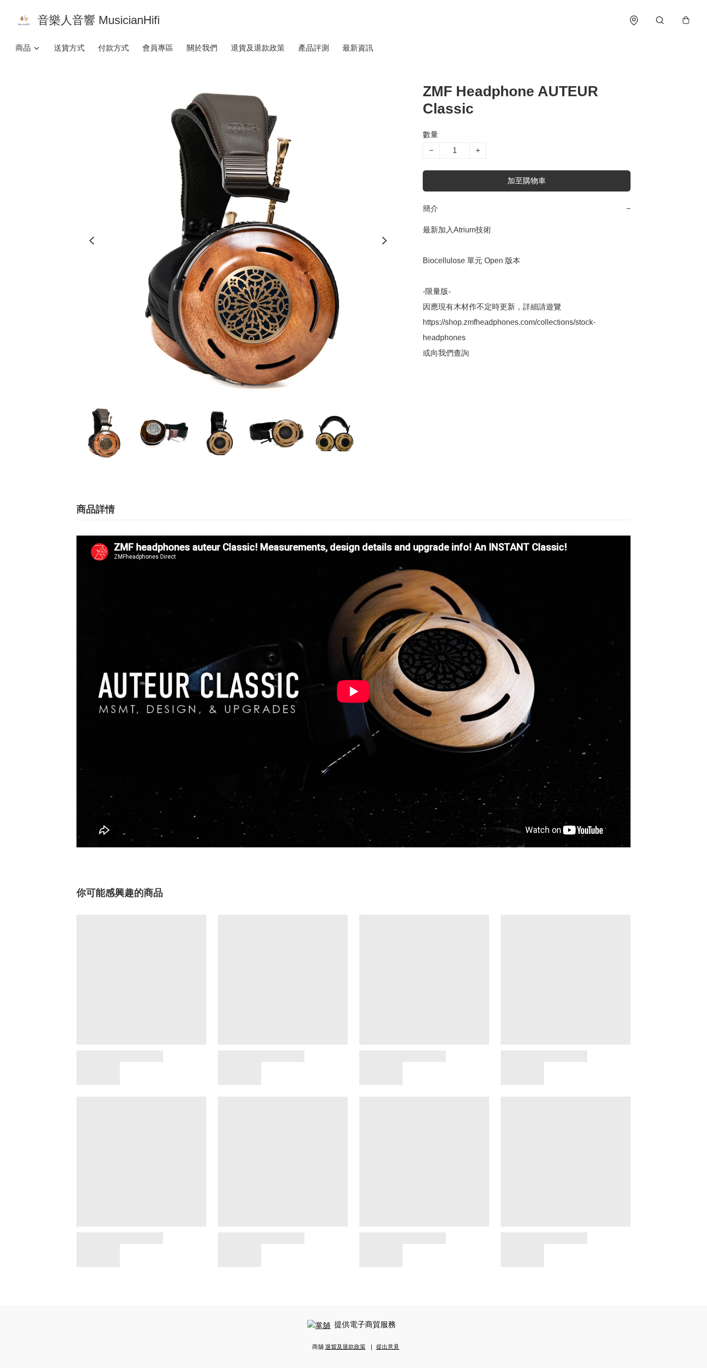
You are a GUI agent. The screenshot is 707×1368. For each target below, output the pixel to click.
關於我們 (202, 48)
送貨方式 (69, 48)
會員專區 (157, 48)
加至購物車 (526, 181)
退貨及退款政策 (258, 48)
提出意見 (387, 1346)
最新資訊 (357, 48)
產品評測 (313, 48)
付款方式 (113, 48)
